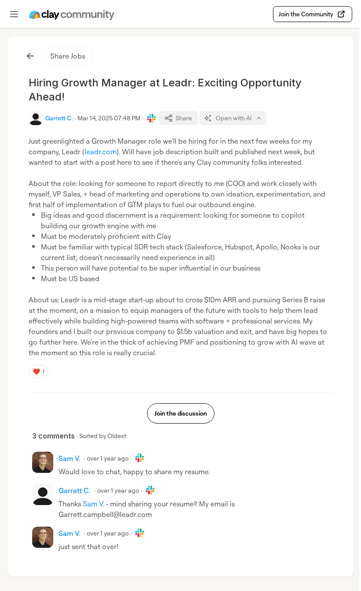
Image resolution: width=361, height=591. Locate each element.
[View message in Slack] (151, 118)
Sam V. (93, 503)
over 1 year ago (108, 458)
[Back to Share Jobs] (30, 56)
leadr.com (101, 151)
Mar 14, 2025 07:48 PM (108, 118)
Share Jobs (67, 56)
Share (184, 118)
